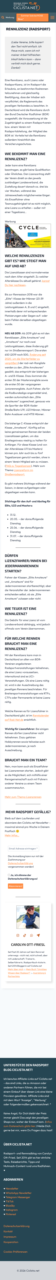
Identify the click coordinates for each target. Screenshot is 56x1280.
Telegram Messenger (18, 1197)
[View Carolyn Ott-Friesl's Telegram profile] (38, 935)
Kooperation (11, 1242)
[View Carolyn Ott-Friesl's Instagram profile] (17, 935)
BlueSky (10, 1205)
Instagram (12, 1209)
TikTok (10, 1201)
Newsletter (12, 1188)
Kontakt (8, 1231)
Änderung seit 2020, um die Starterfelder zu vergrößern (25, 359)
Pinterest (11, 1214)
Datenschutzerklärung (20, 863)
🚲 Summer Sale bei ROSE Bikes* (30, 17)
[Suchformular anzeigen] (3, 17)
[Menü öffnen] (52, 17)
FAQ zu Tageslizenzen (18, 465)
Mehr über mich (15, 969)
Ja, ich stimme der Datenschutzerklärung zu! (23, 876)
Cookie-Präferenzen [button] (15, 1251)
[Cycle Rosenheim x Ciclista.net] (28, 235)
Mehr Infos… (12, 835)
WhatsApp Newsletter (19, 1193)
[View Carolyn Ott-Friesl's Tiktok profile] (24, 935)
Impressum (10, 1236)
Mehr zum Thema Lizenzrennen (23, 796)
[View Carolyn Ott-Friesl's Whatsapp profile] (31, 935)
